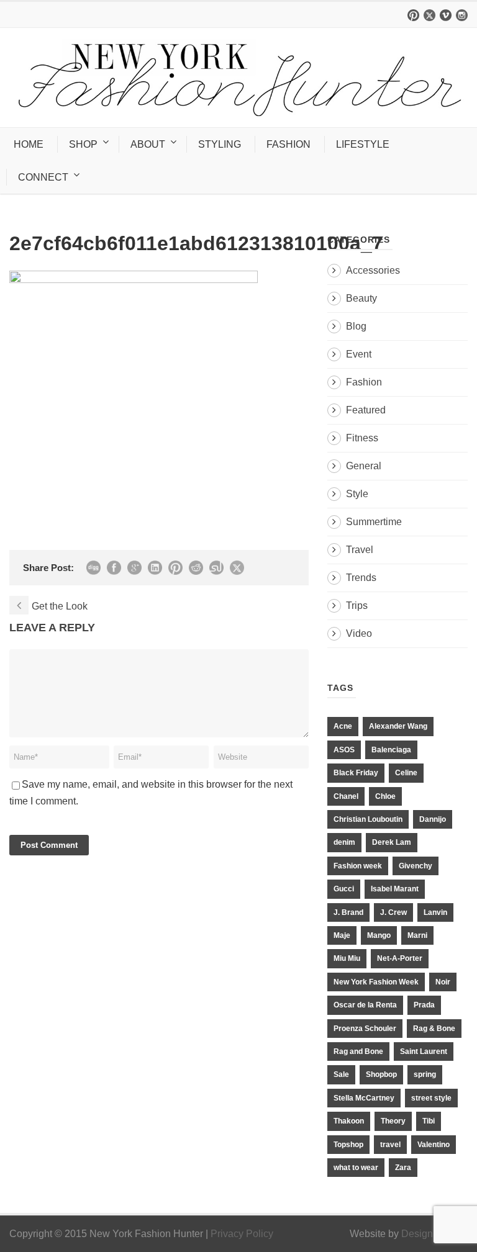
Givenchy (415, 866)
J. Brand (348, 912)
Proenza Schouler (365, 1028)
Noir (442, 982)
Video (359, 633)
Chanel (346, 796)
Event (358, 354)
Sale (341, 1074)
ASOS (344, 749)
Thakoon (349, 1121)
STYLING (219, 144)
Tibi (428, 1121)
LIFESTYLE (362, 144)
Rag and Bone (358, 1051)
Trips (357, 605)
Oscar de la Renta (365, 1005)
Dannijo (432, 819)
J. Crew (393, 912)
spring (425, 1074)
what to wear (356, 1167)
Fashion (364, 382)
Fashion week (358, 866)
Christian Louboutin (368, 819)
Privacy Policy (242, 1233)
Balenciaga (391, 749)
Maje (342, 935)
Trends (361, 577)
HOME (28, 144)
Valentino (433, 1144)
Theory (393, 1121)
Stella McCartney (364, 1098)
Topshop (348, 1144)
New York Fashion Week (376, 982)
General (363, 466)
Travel (359, 549)
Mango (379, 935)
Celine (406, 772)
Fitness (362, 438)
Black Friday (356, 772)
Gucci (344, 889)
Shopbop (381, 1074)
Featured (366, 410)
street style (431, 1098)
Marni (417, 935)
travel (390, 1144)
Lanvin (435, 912)
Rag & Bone (434, 1028)
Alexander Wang (398, 726)
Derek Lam (391, 842)
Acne (343, 726)
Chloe (385, 796)
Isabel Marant (395, 889)
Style (357, 494)
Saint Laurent (423, 1051)
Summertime (374, 521)
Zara (403, 1167)
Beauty (361, 298)
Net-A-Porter (399, 958)
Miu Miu (347, 958)
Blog (356, 326)
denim (344, 842)
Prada (424, 1005)
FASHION (288, 144)
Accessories (373, 270)
